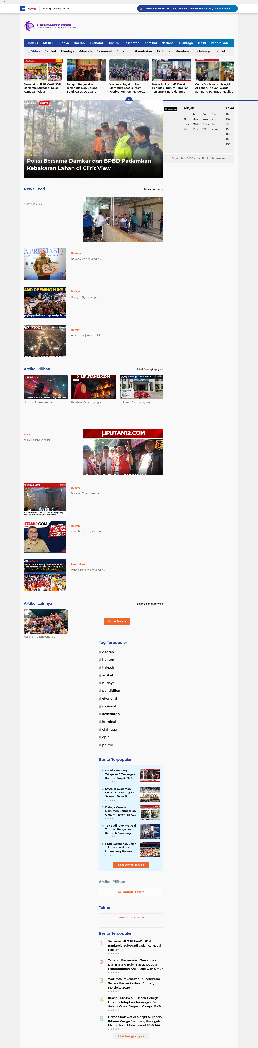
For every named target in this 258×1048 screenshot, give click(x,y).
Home (31, 8)
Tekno (104, 907)
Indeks (33, 43)
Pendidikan (219, 43)
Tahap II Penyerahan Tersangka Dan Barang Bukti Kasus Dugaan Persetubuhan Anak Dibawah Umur (82, 88)
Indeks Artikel (152, 189)
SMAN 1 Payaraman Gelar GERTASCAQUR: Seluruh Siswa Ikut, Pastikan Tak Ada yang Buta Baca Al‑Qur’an (121, 792)
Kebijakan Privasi (230, 114)
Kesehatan (131, 43)
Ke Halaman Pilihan (130, 891)
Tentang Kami (230, 124)
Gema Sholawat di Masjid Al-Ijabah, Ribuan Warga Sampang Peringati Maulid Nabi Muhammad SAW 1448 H (214, 88)
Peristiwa (32, 155)
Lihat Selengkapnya (149, 369)
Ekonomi (96, 43)
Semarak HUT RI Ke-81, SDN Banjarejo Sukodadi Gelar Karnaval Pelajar (42, 88)
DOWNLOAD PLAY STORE (230, 144)
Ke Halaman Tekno (130, 917)
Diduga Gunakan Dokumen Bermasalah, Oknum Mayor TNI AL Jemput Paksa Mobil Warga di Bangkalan (120, 811)
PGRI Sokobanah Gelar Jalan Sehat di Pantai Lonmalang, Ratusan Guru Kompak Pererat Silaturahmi (120, 847)
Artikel (48, 43)
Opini (202, 43)
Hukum (113, 43)
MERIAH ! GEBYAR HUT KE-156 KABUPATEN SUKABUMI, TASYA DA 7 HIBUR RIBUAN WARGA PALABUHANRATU (189, 8)
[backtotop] (129, 100)
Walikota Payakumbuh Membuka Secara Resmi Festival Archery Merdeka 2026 (126, 88)
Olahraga (186, 43)
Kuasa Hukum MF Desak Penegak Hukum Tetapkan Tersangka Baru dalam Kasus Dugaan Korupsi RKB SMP (171, 88)
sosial (215, 129)
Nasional (168, 43)
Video (35, 51)
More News (116, 621)
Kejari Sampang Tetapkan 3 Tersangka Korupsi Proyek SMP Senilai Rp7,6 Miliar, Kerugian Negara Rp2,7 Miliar (121, 774)
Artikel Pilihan (112, 882)
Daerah (79, 43)
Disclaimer (230, 119)
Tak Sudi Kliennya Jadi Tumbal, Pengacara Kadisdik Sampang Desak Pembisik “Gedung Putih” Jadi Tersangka (120, 829)
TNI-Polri (109, 668)
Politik (107, 745)
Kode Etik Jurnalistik (230, 134)
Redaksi (230, 139)
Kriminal (150, 43)
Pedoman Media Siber (230, 129)
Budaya (63, 43)
